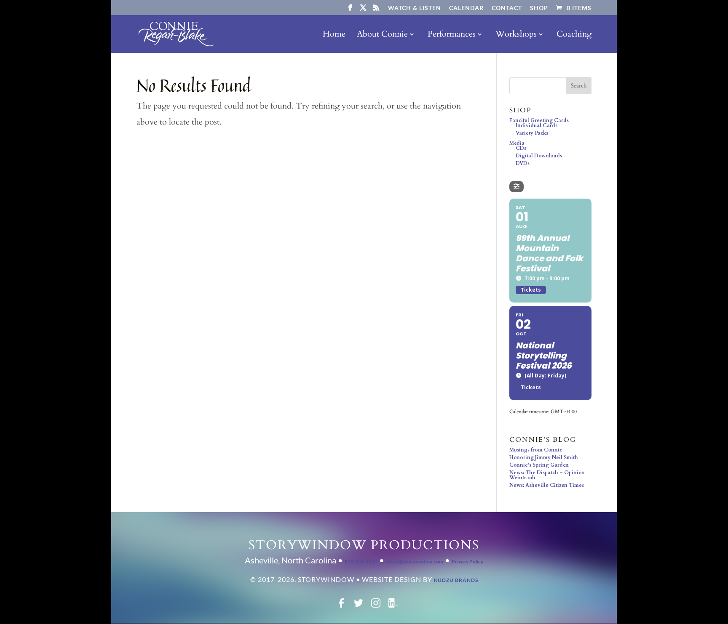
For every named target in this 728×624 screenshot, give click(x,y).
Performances (452, 35)
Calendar (466, 8)
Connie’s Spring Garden (539, 464)
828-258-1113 (361, 561)
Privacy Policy (467, 561)
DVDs (523, 163)
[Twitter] (358, 606)
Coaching (574, 35)
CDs (521, 148)
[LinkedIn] (393, 606)
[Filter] (516, 186)
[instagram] (375, 606)
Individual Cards (536, 125)
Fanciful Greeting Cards (539, 120)
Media (517, 143)
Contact (507, 8)
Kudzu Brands (456, 580)
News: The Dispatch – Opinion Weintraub (547, 475)
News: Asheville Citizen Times (546, 485)
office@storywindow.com (414, 561)
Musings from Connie (535, 449)
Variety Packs (532, 132)
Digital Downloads (539, 155)
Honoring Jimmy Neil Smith (543, 457)
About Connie (382, 35)
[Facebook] (341, 606)
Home (334, 35)
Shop (539, 8)
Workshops (516, 35)
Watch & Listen (414, 8)
